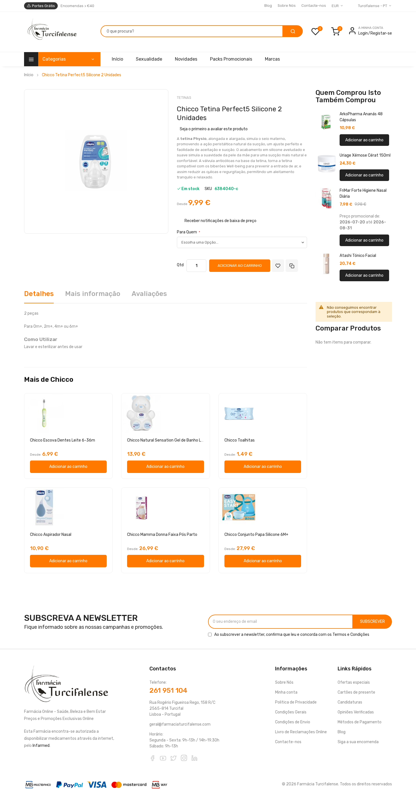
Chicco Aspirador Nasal (50, 534)
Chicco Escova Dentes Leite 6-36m (62, 440)
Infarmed (41, 745)
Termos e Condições (351, 634)
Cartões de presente (356, 692)
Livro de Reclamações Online (301, 732)
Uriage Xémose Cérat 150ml (365, 155)
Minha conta (286, 692)
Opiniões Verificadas (356, 712)
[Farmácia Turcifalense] (51, 32)
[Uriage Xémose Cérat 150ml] (327, 163)
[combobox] (191, 31)
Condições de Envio (292, 722)
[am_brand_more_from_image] (68, 413)
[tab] (39, 296)
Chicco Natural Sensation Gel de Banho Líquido (169, 440)
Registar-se (381, 33)
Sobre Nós (287, 5)
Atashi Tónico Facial (358, 255)
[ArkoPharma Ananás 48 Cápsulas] (327, 122)
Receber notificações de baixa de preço (220, 220)
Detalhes (39, 294)
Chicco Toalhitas (239, 440)
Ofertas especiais (354, 682)
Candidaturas (350, 702)
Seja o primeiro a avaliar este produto (214, 129)
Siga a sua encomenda (358, 741)
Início (28, 75)
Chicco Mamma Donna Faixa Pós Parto (162, 534)
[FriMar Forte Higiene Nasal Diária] (327, 198)
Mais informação (92, 294)
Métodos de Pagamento (359, 722)
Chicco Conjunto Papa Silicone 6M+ (256, 534)
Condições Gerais (290, 712)
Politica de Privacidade (296, 702)
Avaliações (149, 294)
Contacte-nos (313, 5)
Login (363, 33)
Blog (268, 5)
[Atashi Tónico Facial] (327, 264)
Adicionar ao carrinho (364, 140)
